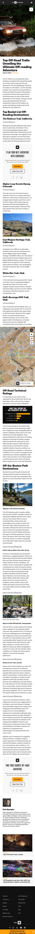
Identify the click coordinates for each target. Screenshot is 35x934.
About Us (5, 896)
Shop (19, 906)
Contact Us (6, 899)
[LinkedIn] (25, 928)
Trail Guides (21, 899)
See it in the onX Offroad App (12, 546)
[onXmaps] (17, 923)
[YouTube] (21, 928)
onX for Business (22, 896)
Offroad (15, 73)
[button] (4, 2)
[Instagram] (13, 928)
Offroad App (20, 85)
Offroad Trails (21, 903)
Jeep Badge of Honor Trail (18, 130)
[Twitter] (17, 928)
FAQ (19, 913)
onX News (5, 909)
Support (5, 903)
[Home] (17, 2)
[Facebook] (9, 928)
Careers (5, 906)
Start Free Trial (17, 171)
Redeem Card (6, 913)
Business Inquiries (8, 916)
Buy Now (17, 166)
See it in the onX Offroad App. (12, 696)
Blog (19, 909)
